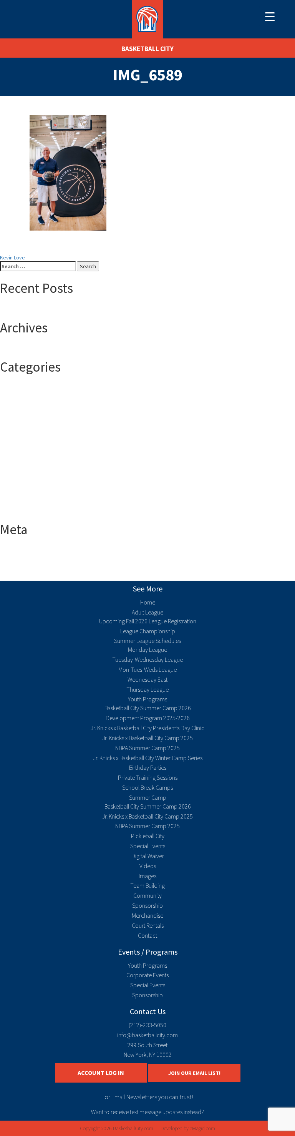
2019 (20, 410)
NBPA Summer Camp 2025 (147, 748)
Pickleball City (147, 836)
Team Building (147, 885)
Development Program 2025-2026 (148, 718)
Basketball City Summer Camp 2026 (147, 708)
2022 (20, 418)
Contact (147, 935)
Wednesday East (147, 679)
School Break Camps (147, 787)
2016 (20, 387)
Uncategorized (32, 503)
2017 (20, 395)
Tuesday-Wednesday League (147, 659)
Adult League (30, 449)
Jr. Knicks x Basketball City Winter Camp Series (147, 758)
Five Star (25, 472)
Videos (147, 866)
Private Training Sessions (147, 777)
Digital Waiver (147, 856)
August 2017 (29, 348)
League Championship (147, 631)
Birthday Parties (147, 767)
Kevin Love (12, 257)
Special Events (147, 846)
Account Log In (101, 1072)
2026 (20, 433)
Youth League (30, 510)
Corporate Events (147, 975)
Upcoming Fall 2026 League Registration (147, 621)
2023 (20, 426)
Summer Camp (32, 495)
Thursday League (147, 689)
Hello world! (28, 309)
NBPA (21, 487)
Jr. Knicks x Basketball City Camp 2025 (147, 738)
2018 (20, 403)
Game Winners (31, 480)
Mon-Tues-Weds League (147, 669)
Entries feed (29, 557)
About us (25, 441)
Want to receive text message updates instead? (147, 1112)
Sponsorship (147, 905)
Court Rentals (148, 925)
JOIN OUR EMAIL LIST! (194, 1073)
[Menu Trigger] (269, 16)
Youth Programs (147, 699)
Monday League (147, 649)
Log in (22, 549)
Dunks (22, 464)
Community (147, 895)
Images (147, 876)
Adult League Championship (47, 456)
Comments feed (34, 565)
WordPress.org (32, 573)
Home (147, 602)
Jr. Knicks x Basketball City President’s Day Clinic (147, 728)
